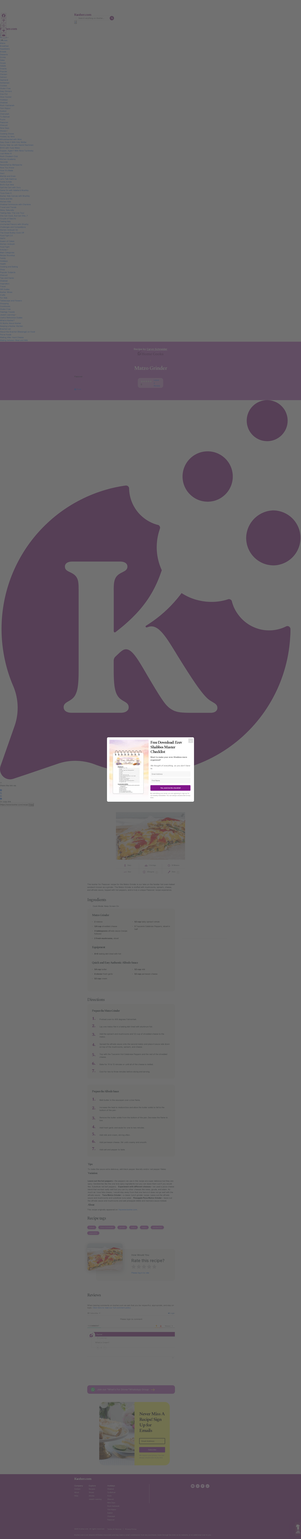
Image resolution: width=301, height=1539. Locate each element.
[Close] (190, 740)
